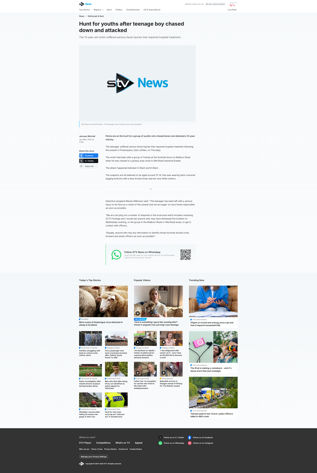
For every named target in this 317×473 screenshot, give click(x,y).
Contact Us (123, 449)
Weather (188, 4)
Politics (119, 9)
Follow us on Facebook (203, 437)
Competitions (103, 442)
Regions (97, 9)
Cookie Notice (136, 449)
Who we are (84, 449)
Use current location (216, 4)
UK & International (152, 9)
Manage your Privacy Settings (94, 457)
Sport (109, 9)
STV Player (85, 442)
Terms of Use (96, 449)
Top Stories (84, 9)
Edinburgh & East (96, 16)
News (81, 16)
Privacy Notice (110, 449)
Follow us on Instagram (203, 443)
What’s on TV (123, 442)
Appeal (138, 442)
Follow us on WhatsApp (174, 443)
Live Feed (232, 9)
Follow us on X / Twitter (174, 437)
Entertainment (133, 9)
